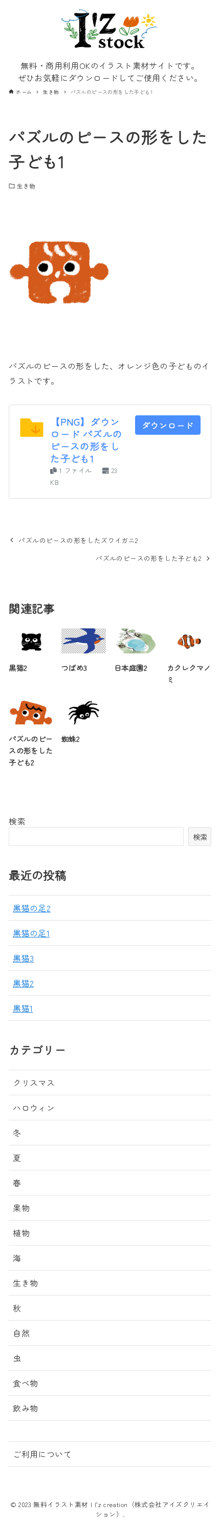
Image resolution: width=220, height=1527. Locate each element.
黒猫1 (23, 1008)
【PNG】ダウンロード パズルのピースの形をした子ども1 (86, 439)
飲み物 (25, 1408)
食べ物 (25, 1383)
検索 (17, 821)
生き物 (26, 185)
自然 (21, 1333)
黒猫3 (23, 958)
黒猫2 (23, 983)
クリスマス (34, 1082)
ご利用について (42, 1454)
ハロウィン (34, 1107)
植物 (21, 1233)
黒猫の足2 (32, 908)
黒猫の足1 (31, 933)
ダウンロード (168, 425)
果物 (21, 1208)
